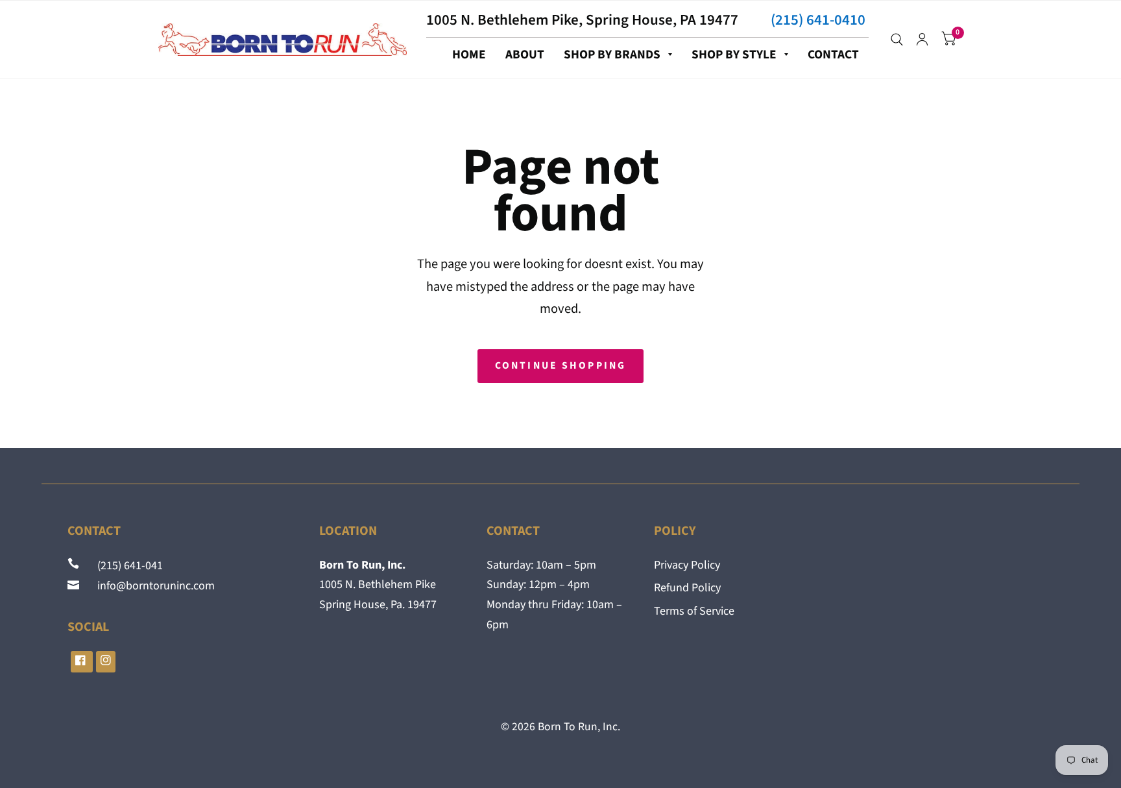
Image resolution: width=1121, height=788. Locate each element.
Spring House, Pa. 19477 (378, 605)
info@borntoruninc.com (148, 586)
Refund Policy (687, 588)
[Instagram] (105, 661)
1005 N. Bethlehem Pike (377, 584)
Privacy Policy (687, 565)
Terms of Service (694, 611)
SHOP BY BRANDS (612, 54)
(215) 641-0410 (818, 20)
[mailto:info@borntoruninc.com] (74, 586)
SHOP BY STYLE (734, 54)
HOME (469, 54)
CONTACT (833, 54)
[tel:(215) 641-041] (74, 566)
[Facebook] (82, 661)
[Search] (897, 40)
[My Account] (922, 40)
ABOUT (524, 54)
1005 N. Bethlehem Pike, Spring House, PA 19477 (582, 20)
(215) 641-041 (122, 566)
